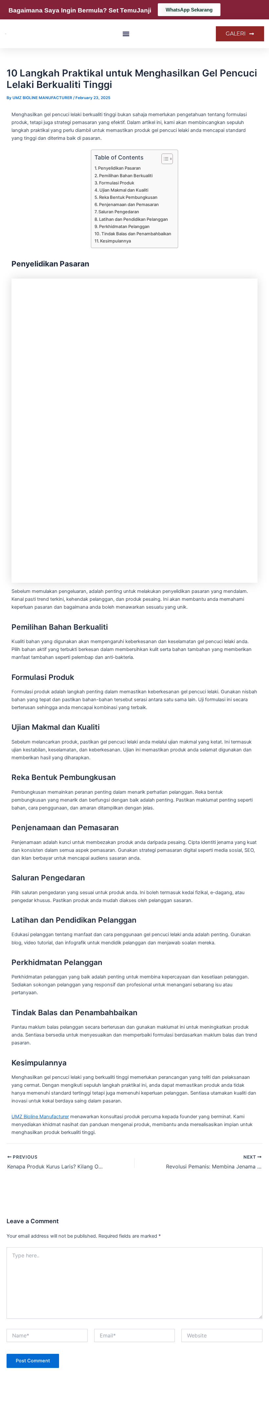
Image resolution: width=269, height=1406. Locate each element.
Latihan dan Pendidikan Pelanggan (133, 219)
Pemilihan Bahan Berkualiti (126, 175)
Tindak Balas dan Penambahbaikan (136, 233)
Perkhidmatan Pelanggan (124, 226)
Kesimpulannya (115, 240)
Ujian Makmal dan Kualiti (123, 190)
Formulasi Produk (116, 182)
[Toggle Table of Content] (163, 158)
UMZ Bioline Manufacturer (40, 1117)
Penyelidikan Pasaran (119, 168)
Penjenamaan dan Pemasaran (129, 204)
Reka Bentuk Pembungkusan (128, 197)
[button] (126, 34)
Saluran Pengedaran (118, 211)
